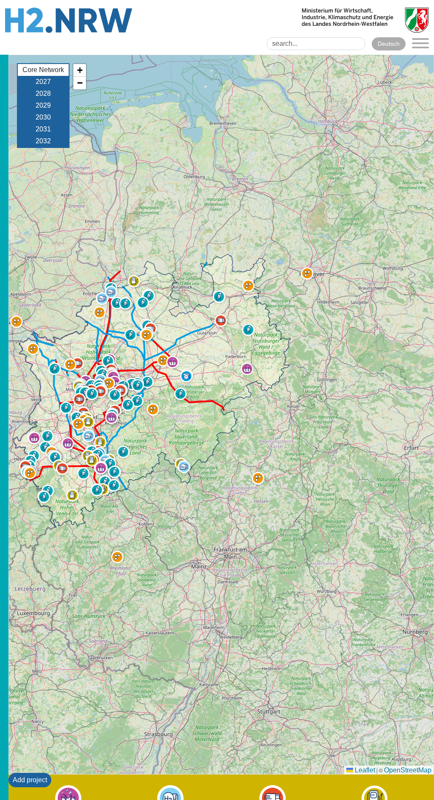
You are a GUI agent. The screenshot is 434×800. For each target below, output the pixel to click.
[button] (72, 495)
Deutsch (389, 43)
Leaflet (364, 770)
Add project (30, 779)
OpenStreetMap (407, 770)
